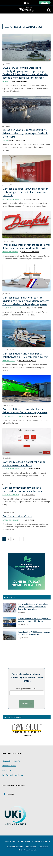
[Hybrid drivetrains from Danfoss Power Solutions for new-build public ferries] (26, 224)
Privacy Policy (31, 847)
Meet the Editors (9, 766)
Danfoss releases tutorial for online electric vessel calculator (23, 463)
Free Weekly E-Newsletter (12, 775)
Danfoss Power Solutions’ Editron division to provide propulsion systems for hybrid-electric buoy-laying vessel (25, 301)
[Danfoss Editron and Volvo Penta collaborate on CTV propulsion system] (26, 333)
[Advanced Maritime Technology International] (26, 10)
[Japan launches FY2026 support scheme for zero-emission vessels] (9, 635)
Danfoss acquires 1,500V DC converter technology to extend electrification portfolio (25, 192)
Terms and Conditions (15, 847)
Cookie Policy (43, 847)
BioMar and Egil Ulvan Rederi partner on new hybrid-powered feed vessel (34, 620)
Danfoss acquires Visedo (17, 516)
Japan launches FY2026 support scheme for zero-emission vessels (34, 633)
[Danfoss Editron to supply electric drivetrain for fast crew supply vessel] (26, 388)
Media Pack (6, 770)
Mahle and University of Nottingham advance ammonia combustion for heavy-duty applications (33, 606)
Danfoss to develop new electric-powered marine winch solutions (22, 489)
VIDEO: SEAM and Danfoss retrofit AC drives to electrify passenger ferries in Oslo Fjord (25, 133)
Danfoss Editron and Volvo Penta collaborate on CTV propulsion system (25, 355)
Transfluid (26, 735)
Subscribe (44, 3)
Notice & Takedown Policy (28, 850)
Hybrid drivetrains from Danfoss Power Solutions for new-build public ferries (26, 246)
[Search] (49, 10)
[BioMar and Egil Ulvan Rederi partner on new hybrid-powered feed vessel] (9, 622)
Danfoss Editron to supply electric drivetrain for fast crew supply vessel (24, 410)
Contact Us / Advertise (11, 761)
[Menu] (4, 10)
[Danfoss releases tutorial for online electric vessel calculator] (26, 441)
